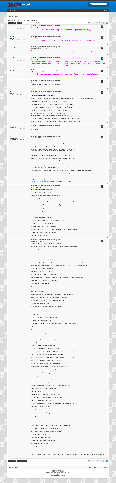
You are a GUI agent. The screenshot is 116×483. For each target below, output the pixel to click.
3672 (16, 127)
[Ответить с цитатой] (102, 26)
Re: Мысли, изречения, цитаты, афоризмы (46, 25)
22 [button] (104, 23)
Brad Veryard (61, 470)
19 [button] (97, 23)
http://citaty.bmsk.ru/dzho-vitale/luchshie (41, 181)
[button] (89, 23)
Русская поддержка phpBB (58, 474)
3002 (16, 82)
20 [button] (99, 23)
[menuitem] (15, 11)
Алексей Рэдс (12, 25)
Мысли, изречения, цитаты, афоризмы (23, 20)
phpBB (55, 472)
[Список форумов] (14, 4)
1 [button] (93, 23)
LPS (10, 80)
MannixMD (62, 471)
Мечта (11, 125)
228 (15, 27)
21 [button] (102, 23)
